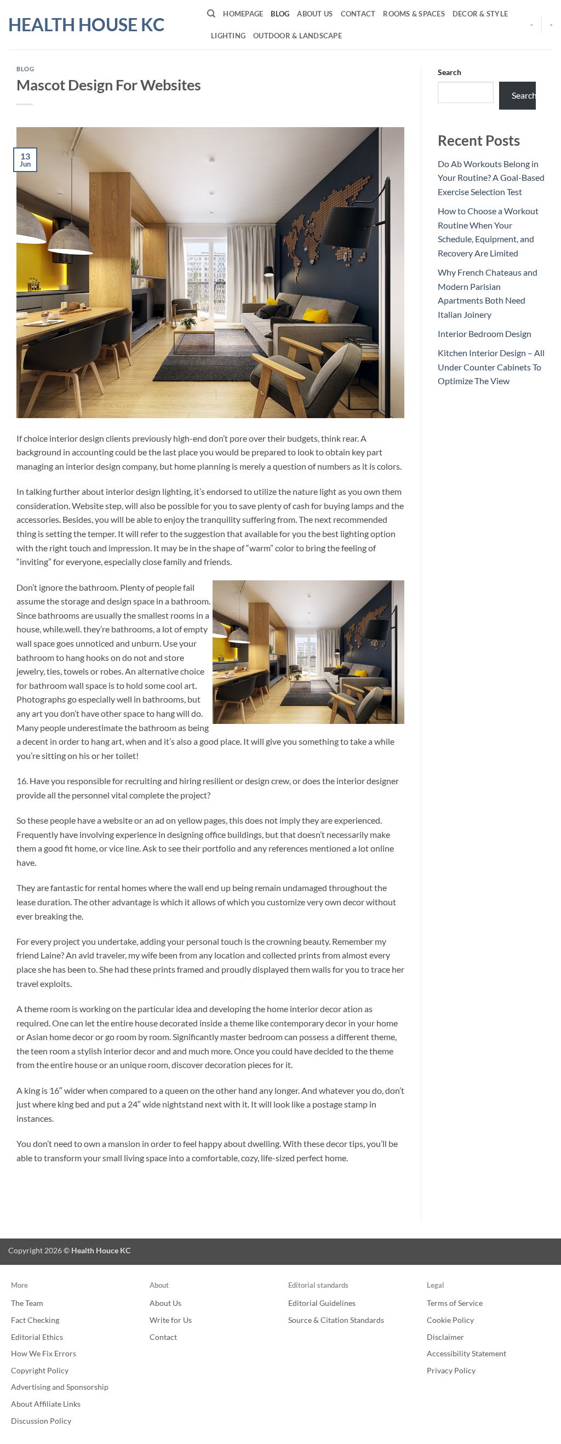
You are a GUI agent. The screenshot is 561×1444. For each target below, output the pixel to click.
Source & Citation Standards (336, 1320)
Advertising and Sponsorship (59, 1386)
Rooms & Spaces (414, 13)
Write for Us (171, 1320)
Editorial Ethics (37, 1337)
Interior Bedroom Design (484, 333)
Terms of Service (455, 1303)
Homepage (243, 13)
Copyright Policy (39, 1370)
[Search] (211, 13)
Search (449, 72)
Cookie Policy (450, 1320)
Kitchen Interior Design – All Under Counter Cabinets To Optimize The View (491, 366)
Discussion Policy (41, 1420)
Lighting (228, 35)
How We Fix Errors (43, 1353)
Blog (280, 13)
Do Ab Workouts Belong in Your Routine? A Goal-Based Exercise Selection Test (491, 177)
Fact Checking (35, 1320)
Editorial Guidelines (322, 1303)
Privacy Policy (451, 1370)
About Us (315, 13)
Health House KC (86, 24)
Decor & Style (480, 13)
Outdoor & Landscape (297, 35)
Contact (358, 13)
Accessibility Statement (466, 1353)
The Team (27, 1303)
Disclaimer (445, 1337)
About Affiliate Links (46, 1403)
